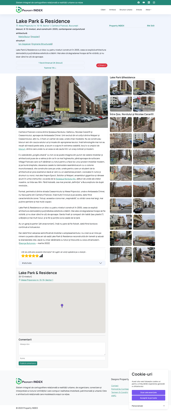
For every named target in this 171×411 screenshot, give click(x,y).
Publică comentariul (28, 363)
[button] (62, 306)
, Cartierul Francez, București (64, 25)
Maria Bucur (24, 36)
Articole (139, 10)
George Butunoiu (27, 243)
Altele (148, 10)
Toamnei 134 (49, 68)
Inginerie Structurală (42, 44)
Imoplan (35, 36)
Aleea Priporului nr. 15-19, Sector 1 (35, 25)
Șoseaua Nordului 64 (66, 178)
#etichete (27, 263)
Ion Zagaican (25, 44)
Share (102, 65)
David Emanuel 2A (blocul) (51, 63)
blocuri (22, 149)
